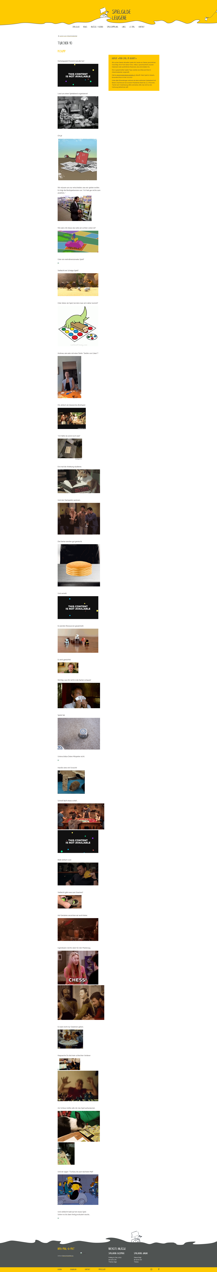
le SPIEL (132, 27)
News (85, 27)
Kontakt (142, 27)
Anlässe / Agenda (97, 27)
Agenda (60, 1270)
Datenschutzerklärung (67, 1256)
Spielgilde (76, 27)
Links (124, 27)
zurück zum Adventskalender (68, 36)
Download (73, 1270)
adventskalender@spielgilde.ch (125, 75)
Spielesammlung (112, 27)
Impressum (102, 1270)
